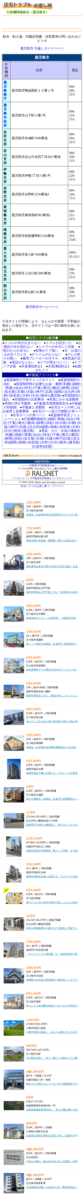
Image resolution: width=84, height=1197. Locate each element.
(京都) (21, 391)
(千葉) (37, 388)
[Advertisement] (43, 22)
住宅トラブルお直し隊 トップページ (42, 486)
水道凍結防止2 (58, 366)
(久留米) (38, 446)
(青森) (9, 388)
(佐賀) (48, 446)
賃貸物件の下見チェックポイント (30, 380)
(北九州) (69, 391)
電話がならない (23, 362)
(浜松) (75, 388)
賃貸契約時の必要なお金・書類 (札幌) (43, 384)
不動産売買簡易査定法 (52, 403)
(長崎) (53, 427)
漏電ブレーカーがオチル (40, 358)
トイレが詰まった (59, 343)
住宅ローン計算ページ (29, 415)
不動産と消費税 (33, 407)
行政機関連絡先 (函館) (40, 419)
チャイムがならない (46, 354)
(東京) (46, 388)
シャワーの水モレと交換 (56, 346)
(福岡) (58, 391)
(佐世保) (15, 395)
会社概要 (61, 468)
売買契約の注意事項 (29, 399)
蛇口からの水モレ (16, 350)
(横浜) (56, 388)
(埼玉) (28, 388)
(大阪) (30, 391)
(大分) (35, 395)
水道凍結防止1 (32, 366)
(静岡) (65, 388)
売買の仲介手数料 (18, 403)
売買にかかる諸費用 (63, 399)
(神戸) (39, 391)
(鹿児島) (55, 395)
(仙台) (18, 388)
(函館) (76, 384)
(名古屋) (10, 391)
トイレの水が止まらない (23, 343)
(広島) (49, 391)
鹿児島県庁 (5, 90)
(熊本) (44, 395)
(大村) (25, 395)
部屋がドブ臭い (46, 350)
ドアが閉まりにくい (54, 362)
